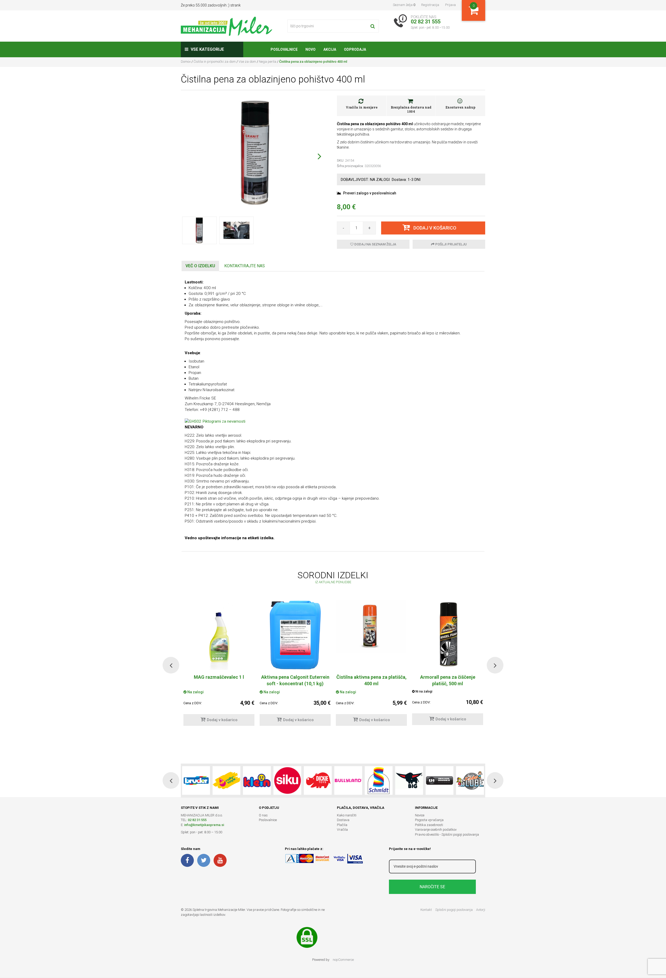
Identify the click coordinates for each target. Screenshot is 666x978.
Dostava (343, 820)
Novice (419, 815)
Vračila (342, 829)
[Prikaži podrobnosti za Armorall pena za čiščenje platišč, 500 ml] (447, 635)
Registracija (430, 5)
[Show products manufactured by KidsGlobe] (470, 780)
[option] (295, 665)
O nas (263, 815)
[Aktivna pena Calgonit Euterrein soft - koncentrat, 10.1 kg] (295, 635)
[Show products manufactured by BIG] (409, 780)
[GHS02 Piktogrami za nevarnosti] (215, 421)
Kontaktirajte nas (244, 265)
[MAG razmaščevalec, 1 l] (218, 635)
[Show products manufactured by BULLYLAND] (348, 780)
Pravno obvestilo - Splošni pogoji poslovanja (447, 834)
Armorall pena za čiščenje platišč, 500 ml (447, 680)
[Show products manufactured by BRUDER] (196, 780)
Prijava (450, 5)
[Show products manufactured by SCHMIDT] (379, 780)
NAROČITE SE (432, 886)
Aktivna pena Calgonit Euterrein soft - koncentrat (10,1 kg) (295, 680)
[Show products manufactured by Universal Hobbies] (439, 780)
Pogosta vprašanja (429, 820)
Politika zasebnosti (429, 825)
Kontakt (426, 910)
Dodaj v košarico (222, 719)
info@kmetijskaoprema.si (204, 825)
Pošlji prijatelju (450, 244)
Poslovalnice (268, 820)
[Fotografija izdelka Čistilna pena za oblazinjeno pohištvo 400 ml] (255, 152)
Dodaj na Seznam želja (375, 244)
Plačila (342, 825)
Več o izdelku (200, 265)
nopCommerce (343, 960)
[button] (319, 156)
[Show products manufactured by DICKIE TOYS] (318, 780)
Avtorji (480, 910)
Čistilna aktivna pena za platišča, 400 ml (371, 680)
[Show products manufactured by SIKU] (287, 780)
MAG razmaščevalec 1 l (219, 677)
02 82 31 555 (197, 820)
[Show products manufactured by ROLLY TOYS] (226, 780)
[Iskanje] (373, 26)
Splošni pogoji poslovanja (454, 910)
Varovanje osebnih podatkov (436, 829)
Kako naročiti (346, 815)
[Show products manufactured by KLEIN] (257, 780)
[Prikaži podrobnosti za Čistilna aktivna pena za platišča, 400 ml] (371, 626)
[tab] (200, 266)
